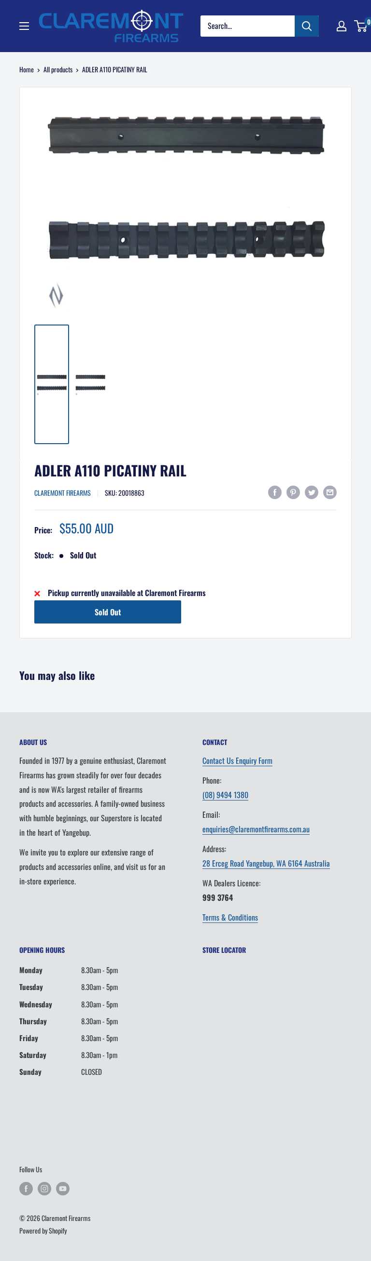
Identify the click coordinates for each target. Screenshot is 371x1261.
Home (26, 69)
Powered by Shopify (43, 1230)
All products (57, 69)
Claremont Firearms (62, 493)
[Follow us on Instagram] (44, 1188)
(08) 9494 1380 (225, 794)
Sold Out (108, 612)
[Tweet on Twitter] (311, 492)
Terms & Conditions (230, 917)
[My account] (341, 26)
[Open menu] (24, 26)
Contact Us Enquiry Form (237, 760)
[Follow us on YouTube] (63, 1188)
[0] (361, 26)
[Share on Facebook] (275, 492)
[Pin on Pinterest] (293, 492)
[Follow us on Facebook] (26, 1188)
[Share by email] (330, 492)
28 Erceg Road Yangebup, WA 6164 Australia (266, 863)
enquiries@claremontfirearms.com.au (256, 829)
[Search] (307, 26)
